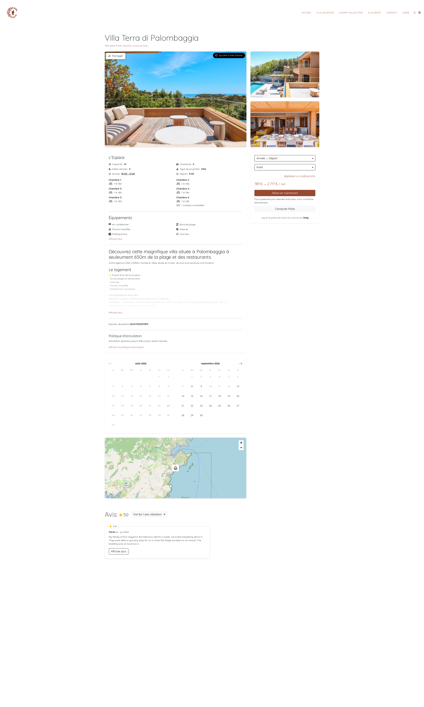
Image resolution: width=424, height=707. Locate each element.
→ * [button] (128, 173)
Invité (260, 167)
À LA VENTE (374, 12)
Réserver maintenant (285, 193)
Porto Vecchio (124, 45)
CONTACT (391, 12)
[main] (212, 366)
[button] (419, 12)
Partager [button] (117, 56)
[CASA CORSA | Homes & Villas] (12, 13)
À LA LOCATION (325, 12)
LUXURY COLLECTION (351, 12)
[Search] (414, 12)
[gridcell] (159, 376)
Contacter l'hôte (285, 209)
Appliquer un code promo (299, 176)
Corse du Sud (140, 45)
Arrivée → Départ (267, 158)
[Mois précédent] (110, 363)
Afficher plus (115, 238)
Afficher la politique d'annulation (126, 347)
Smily (306, 218)
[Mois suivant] (240, 363)
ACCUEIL (306, 12)
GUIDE (406, 12)
